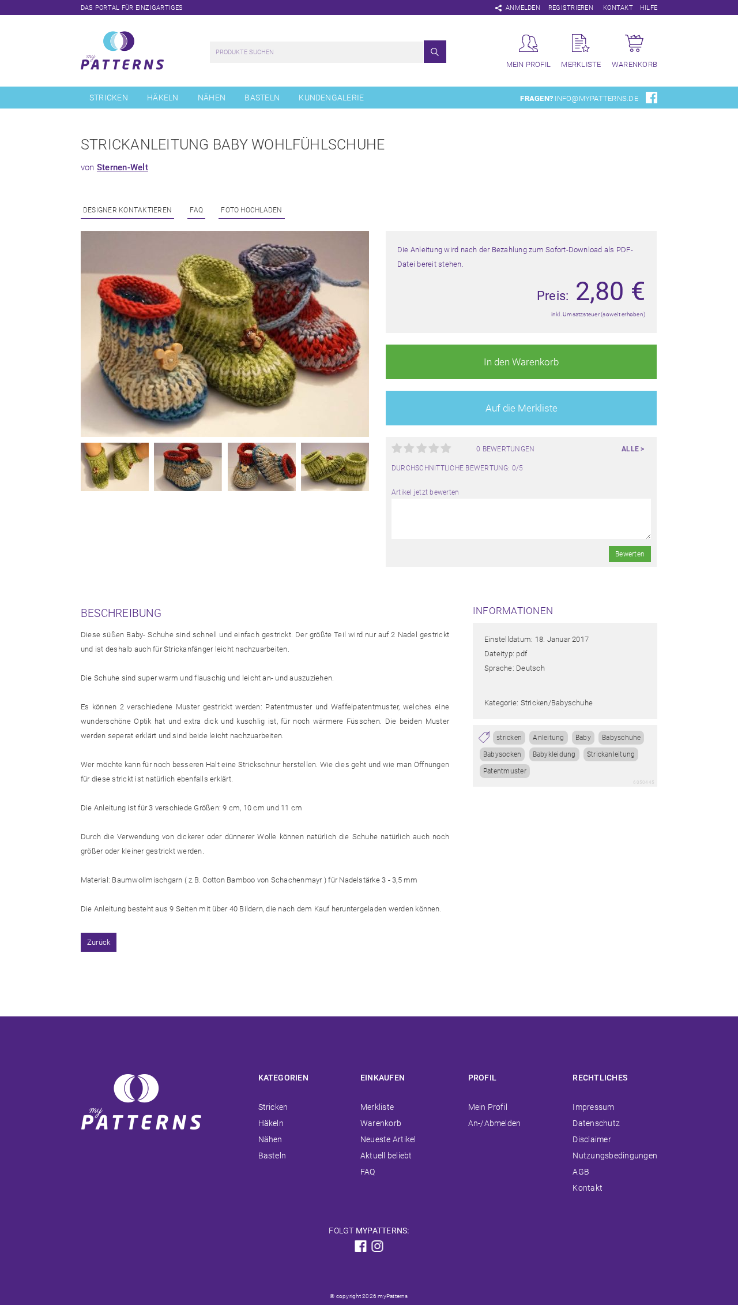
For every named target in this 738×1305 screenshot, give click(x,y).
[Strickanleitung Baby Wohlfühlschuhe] (225, 435)
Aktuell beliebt (386, 1155)
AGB (581, 1171)
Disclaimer (592, 1139)
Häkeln (162, 97)
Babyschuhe (621, 738)
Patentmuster (504, 771)
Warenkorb (380, 1123)
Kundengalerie (331, 97)
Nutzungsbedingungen (615, 1155)
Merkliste (377, 1107)
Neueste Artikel (388, 1139)
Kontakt (618, 8)
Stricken (108, 97)
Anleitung (548, 738)
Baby (583, 738)
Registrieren (570, 8)
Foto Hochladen (251, 210)
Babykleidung (554, 754)
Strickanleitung (611, 754)
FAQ (196, 210)
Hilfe (648, 8)
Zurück (98, 942)
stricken (509, 738)
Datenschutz (596, 1123)
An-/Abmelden (494, 1123)
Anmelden (523, 8)
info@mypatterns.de (596, 98)
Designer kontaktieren (127, 210)
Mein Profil (488, 1107)
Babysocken (502, 754)
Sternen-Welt (122, 167)
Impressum (593, 1107)
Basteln (262, 97)
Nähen (211, 97)
